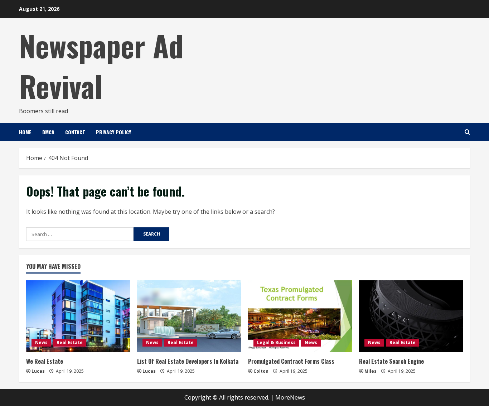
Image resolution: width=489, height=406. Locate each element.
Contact (75, 132)
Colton (260, 371)
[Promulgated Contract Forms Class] (300, 316)
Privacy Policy (113, 132)
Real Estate (70, 342)
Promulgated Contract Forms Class (291, 361)
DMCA (48, 132)
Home (25, 132)
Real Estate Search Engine (391, 361)
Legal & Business (276, 342)
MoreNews (290, 397)
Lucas (38, 371)
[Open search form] (467, 132)
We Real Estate (44, 361)
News (41, 342)
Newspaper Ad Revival (101, 65)
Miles (370, 371)
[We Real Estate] (78, 316)
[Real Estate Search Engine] (411, 316)
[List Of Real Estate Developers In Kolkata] (189, 316)
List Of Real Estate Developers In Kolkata (187, 361)
